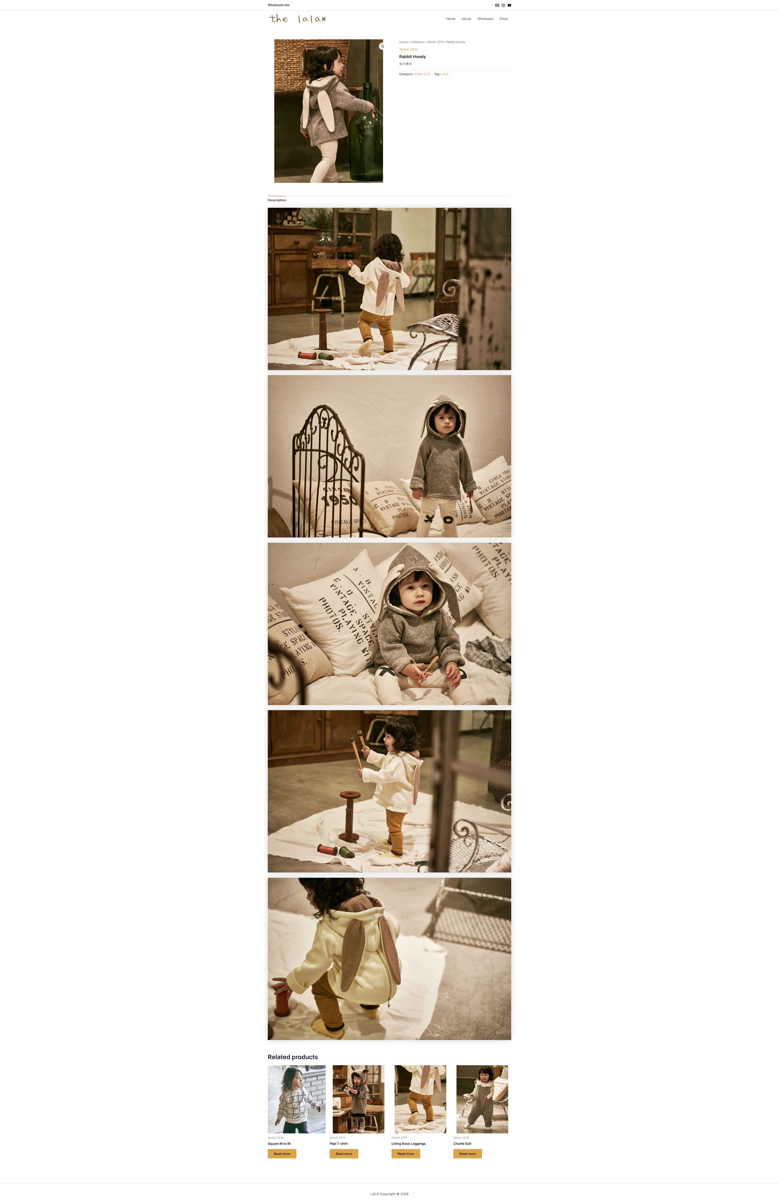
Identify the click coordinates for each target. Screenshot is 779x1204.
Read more (282, 1154)
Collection (417, 42)
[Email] (497, 5)
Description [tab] (277, 200)
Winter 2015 (435, 42)
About (466, 19)
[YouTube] (509, 5)
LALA (445, 74)
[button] (382, 46)
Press (504, 19)
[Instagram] (503, 5)
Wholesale (485, 19)
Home (450, 19)
